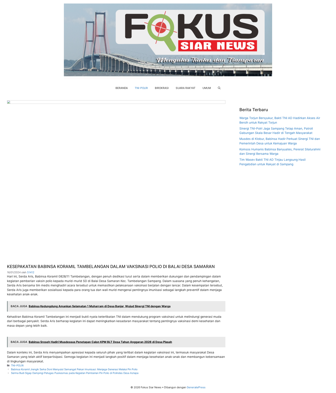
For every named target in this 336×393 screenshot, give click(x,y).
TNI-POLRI (141, 88)
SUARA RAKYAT (185, 88)
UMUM (206, 88)
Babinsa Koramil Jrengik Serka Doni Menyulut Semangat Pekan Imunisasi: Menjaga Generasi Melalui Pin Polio (74, 369)
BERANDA (121, 88)
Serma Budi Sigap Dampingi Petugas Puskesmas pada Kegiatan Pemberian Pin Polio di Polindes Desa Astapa (74, 372)
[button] (219, 88)
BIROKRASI (162, 88)
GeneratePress (196, 387)
